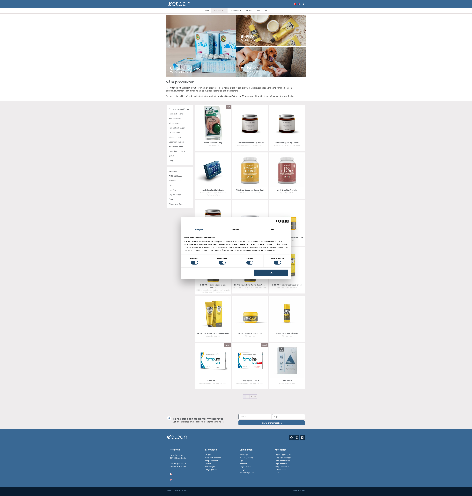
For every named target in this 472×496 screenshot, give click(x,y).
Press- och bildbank (213, 458)
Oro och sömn (280, 469)
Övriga (242, 469)
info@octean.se (180, 463)
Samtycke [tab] (199, 229)
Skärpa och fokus (282, 467)
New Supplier (262, 11)
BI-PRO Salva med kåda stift (287, 333)
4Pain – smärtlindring (213, 143)
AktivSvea (244, 455)
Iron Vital (243, 464)
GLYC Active (287, 381)
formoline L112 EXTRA (250, 381)
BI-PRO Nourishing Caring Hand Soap (250, 285)
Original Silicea (245, 467)
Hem (207, 11)
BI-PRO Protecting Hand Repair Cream (213, 333)
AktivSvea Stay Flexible (287, 190)
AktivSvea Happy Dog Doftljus (286, 143)
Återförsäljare (210, 467)
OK (271, 273)
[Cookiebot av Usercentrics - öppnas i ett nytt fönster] (278, 221)
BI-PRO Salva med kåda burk (250, 333)
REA (228, 107)
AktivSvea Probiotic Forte (213, 190)
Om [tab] (272, 229)
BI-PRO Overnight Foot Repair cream (287, 285)
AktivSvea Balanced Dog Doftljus (250, 143)
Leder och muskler (282, 461)
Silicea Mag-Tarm (247, 472)
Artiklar (249, 11)
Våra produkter (219, 11)
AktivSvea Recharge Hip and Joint (250, 190)
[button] (303, 4)
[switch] (222, 263)
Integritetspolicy (211, 461)
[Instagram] (296, 437)
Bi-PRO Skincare (246, 458)
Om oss (208, 455)
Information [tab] (236, 229)
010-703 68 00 (183, 467)
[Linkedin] (302, 437)
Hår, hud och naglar (282, 455)
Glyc (241, 461)
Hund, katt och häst (283, 458)
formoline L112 (213, 381)
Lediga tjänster (211, 469)
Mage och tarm (281, 464)
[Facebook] (291, 437)
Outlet (277, 472)
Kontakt (208, 464)
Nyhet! (227, 345)
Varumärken (234, 11)
